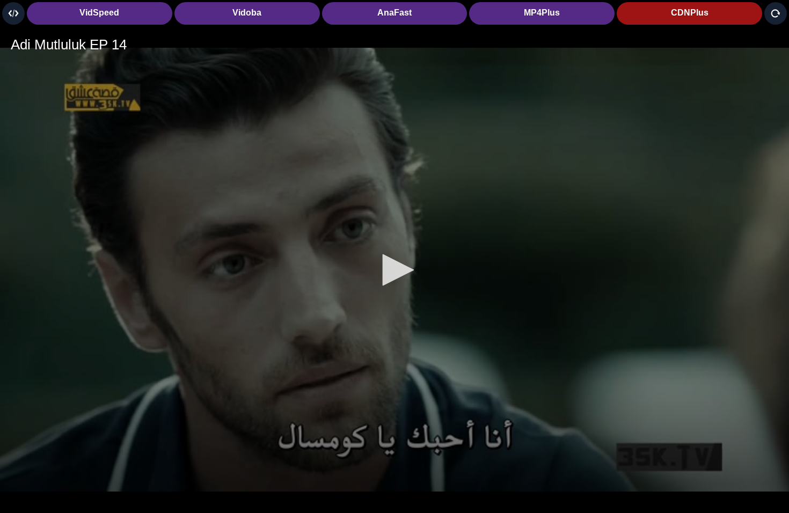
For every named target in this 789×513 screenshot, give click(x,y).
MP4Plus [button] (542, 12)
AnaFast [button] (394, 12)
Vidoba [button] (246, 12)
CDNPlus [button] (689, 12)
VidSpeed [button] (99, 12)
